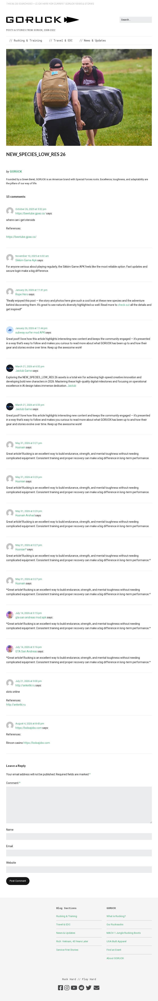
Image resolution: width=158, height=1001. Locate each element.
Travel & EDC (63, 924)
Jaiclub (71, 385)
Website (11, 862)
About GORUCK (115, 958)
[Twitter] (89, 988)
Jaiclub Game (23, 370)
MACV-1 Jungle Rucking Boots (124, 932)
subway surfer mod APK (30, 332)
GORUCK (16, 171)
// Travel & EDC (60, 40)
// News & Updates (92, 40)
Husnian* (21, 549)
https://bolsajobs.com (28, 727)
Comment (13, 783)
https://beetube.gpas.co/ (30, 213)
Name (9, 829)
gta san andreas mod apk (30, 617)
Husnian (20, 481)
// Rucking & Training (25, 40)
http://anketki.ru (25, 685)
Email (9, 846)
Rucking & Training (66, 916)
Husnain (20, 447)
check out (124, 304)
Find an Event (114, 949)
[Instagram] (66, 988)
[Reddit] (81, 988)
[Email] (96, 988)
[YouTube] (74, 988)
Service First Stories (67, 949)
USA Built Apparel (116, 941)
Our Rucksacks (115, 924)
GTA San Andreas (26, 651)
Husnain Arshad (25, 515)
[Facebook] (60, 988)
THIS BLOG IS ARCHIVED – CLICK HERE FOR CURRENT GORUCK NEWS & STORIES (50, 3)
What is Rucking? (116, 916)
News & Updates (65, 932)
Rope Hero (21, 294)
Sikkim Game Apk (26, 260)
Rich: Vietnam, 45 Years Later (72, 941)
